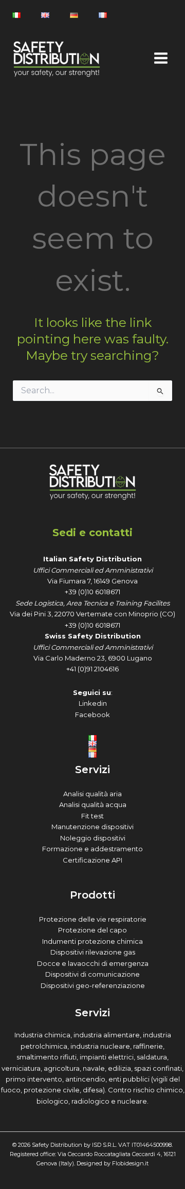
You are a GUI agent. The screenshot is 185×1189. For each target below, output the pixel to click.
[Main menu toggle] (160, 58)
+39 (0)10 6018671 (92, 592)
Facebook (92, 714)
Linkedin (93, 703)
